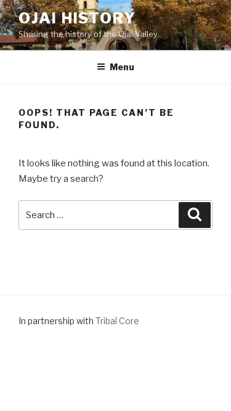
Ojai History (77, 18)
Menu (122, 67)
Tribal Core (117, 320)
